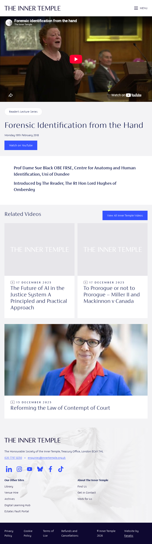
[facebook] (50, 469)
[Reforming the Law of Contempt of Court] (76, 371)
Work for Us (84, 498)
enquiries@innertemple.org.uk (47, 457)
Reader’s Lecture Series (23, 111)
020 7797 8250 (13, 457)
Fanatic (128, 535)
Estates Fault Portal (16, 511)
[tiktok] (60, 469)
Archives (9, 498)
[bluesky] (40, 469)
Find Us (82, 486)
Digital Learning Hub (17, 505)
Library (8, 486)
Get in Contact (86, 492)
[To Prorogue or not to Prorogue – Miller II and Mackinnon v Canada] (112, 270)
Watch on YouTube (21, 145)
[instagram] (19, 469)
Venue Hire (11, 492)
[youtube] (29, 469)
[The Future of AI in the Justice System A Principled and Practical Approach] (39, 270)
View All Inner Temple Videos (125, 215)
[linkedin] (8, 469)
